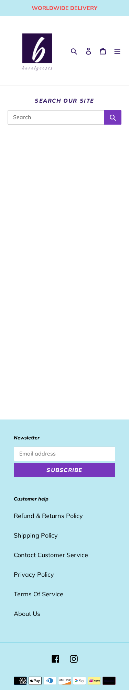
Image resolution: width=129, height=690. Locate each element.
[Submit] (112, 117)
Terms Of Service (38, 594)
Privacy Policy (34, 574)
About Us (27, 614)
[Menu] (117, 51)
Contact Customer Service (51, 555)
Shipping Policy (36, 535)
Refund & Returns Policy (48, 516)
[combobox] (56, 117)
